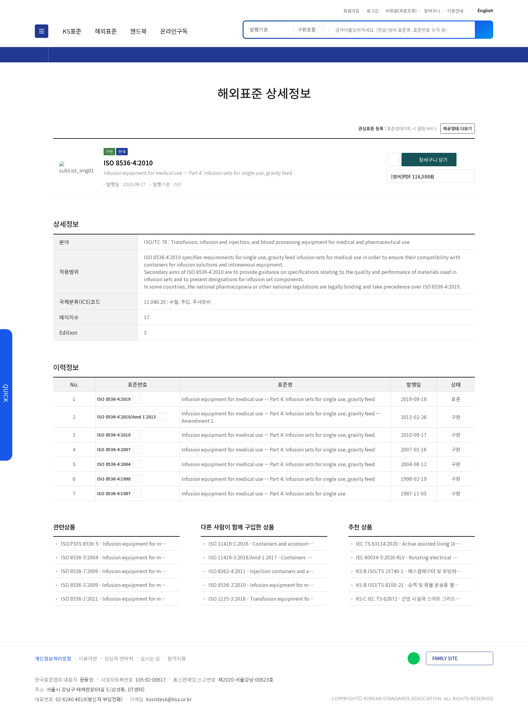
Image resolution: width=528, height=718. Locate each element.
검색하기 (484, 29)
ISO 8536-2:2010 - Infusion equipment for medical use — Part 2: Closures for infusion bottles (261, 584)
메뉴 (41, 31)
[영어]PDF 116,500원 (412, 176)
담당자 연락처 (119, 658)
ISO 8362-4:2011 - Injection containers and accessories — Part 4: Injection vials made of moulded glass (261, 571)
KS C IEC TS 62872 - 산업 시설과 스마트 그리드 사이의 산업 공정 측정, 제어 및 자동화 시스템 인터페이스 (409, 598)
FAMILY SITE (445, 658)
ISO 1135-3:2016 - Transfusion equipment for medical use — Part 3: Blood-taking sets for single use (261, 598)
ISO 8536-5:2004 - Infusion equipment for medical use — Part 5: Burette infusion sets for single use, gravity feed (114, 557)
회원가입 (351, 11)
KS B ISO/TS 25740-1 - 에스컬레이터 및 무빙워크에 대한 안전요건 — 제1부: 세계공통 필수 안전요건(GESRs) (409, 571)
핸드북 (138, 31)
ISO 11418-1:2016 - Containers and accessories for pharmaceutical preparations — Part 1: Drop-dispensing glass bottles (261, 543)
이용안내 (455, 11)
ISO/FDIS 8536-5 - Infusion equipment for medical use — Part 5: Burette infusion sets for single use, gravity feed (114, 543)
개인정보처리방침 (53, 658)
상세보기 (137, 399)
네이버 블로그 (414, 658)
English (485, 10)
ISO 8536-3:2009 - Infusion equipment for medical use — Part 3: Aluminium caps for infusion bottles (114, 584)
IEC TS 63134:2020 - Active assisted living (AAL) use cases (409, 543)
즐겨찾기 (393, 159)
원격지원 (176, 658)
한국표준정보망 (70, 10)
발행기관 (259, 29)
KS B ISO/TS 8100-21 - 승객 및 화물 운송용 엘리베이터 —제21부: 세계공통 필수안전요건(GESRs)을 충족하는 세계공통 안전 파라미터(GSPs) (409, 584)
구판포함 (307, 29)
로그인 (373, 11)
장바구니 (432, 11)
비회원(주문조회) (401, 11)
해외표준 (106, 31)
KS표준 (72, 31)
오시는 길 (150, 658)
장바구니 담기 (433, 159)
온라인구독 (174, 31)
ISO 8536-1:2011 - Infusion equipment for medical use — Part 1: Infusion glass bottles (114, 598)
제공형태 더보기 (457, 128)
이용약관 (88, 658)
